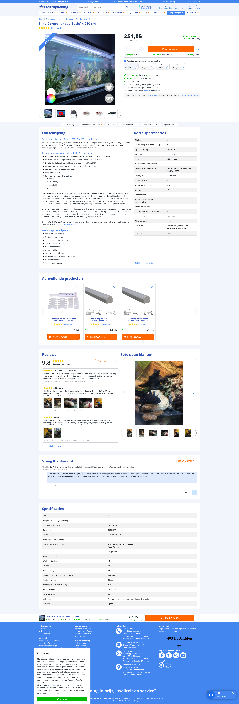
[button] (117, 69)
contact (147, 91)
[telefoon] (119, 631)
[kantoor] (119, 667)
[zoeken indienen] (127, 7)
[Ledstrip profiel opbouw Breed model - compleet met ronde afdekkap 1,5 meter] (138, 300)
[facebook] (162, 655)
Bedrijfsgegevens (46, 631)
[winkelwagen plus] (141, 49)
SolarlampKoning (82, 645)
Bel (233, 696)
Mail (218, 696)
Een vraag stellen (186, 461)
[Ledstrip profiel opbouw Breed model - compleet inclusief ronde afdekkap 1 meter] (101, 300)
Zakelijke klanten (46, 633)
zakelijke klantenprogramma (190, 95)
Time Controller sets (83, 19)
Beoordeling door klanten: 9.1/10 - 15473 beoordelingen (119, 701)
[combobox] (101, 7)
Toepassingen (51, 19)
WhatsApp (226, 696)
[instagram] (176, 655)
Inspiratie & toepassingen (49, 640)
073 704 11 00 (128, 651)
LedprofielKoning (82, 648)
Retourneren (80, 636)
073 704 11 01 (128, 628)
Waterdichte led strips (48, 645)
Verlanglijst (178, 8)
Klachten (87, 633)
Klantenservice (165, 8)
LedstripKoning (45, 626)
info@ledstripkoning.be (133, 642)
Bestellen (78, 628)
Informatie (43, 638)
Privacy (127, 698)
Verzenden (79, 631)
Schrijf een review (108, 361)
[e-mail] (119, 645)
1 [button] (194, 493)
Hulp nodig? (121, 626)
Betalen (88, 628)
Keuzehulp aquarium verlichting (52, 648)
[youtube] (183, 655)
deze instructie (70, 224)
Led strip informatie (47, 643)
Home (41, 19)
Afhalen (89, 631)
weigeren (51, 685)
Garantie (78, 633)
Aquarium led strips (66, 19)
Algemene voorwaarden (112, 698)
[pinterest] (169, 655)
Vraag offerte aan (153, 95)
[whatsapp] (187, 1)
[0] (198, 7)
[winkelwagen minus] (126, 49)
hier (70, 677)
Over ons (42, 628)
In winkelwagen (172, 49)
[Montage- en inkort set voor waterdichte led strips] (63, 300)
